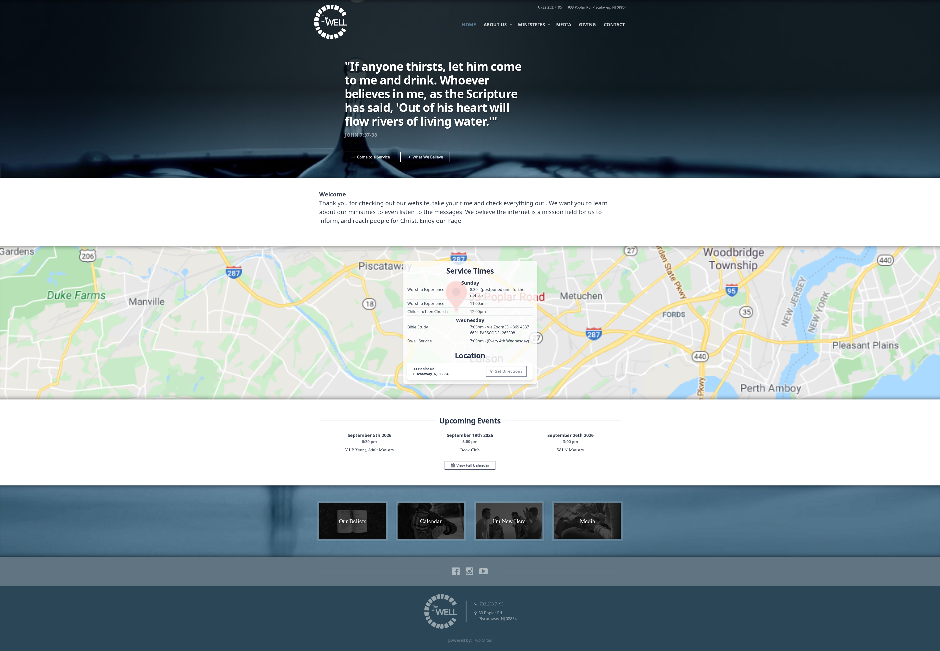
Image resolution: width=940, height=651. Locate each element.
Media (563, 24)
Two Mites (482, 640)
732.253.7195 (551, 7)
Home (469, 24)
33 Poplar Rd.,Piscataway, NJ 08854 (598, 7)
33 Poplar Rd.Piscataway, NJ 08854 (498, 615)
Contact (614, 24)
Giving (587, 24)
